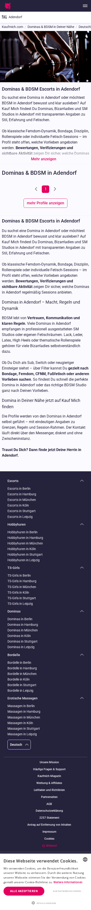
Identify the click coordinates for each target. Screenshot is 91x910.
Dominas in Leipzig (21, 647)
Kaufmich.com (12, 27)
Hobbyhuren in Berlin (22, 532)
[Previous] (36, 189)
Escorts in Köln (18, 505)
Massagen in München (23, 717)
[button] (46, 902)
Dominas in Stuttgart (22, 641)
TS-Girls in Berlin (19, 575)
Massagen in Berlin (21, 706)
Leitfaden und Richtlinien (49, 790)
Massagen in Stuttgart (23, 728)
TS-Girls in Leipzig (20, 604)
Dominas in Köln (19, 636)
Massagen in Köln (20, 723)
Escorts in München (21, 500)
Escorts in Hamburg (21, 494)
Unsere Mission (49, 762)
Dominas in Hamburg (22, 624)
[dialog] (45, 882)
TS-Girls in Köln (18, 592)
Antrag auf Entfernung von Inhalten (49, 824)
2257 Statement (49, 817)
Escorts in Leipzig (20, 517)
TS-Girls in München (21, 587)
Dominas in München (22, 630)
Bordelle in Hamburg (22, 668)
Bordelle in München (22, 674)
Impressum (49, 831)
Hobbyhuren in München (25, 543)
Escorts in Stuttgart (21, 511)
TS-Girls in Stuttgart (21, 598)
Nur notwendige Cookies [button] (67, 891)
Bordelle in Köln (18, 679)
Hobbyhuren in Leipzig (23, 560)
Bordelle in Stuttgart (21, 685)
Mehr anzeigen (43, 159)
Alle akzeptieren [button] (24, 891)
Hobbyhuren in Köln (21, 549)
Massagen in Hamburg (23, 711)
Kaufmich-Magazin (49, 776)
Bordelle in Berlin (19, 662)
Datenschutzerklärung (49, 810)
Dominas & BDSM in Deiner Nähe (51, 27)
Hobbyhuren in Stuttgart (25, 554)
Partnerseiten (49, 797)
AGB (49, 804)
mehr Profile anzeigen (45, 203)
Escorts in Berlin (19, 488)
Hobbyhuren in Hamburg (25, 538)
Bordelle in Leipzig (20, 690)
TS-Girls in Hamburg (21, 581)
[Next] (54, 189)
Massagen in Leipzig (22, 734)
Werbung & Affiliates (49, 783)
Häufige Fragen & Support (49, 769)
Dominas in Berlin (19, 619)
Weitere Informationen (67, 882)
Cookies (49, 838)
